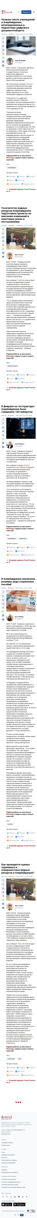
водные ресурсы (13, 366)
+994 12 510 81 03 (6, 1132)
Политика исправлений (8, 1163)
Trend (28, 84)
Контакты (4, 1157)
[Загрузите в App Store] (6, 1204)
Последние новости (7, 1142)
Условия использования (8, 1179)
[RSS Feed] (26, 1196)
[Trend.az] (6, 12)
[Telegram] (18, 1196)
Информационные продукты (9, 1172)
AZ (18, 1215)
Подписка (4, 1170)
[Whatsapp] (3, 1196)
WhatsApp (10, 356)
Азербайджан (12, 167)
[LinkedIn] (22, 1196)
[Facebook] (7, 1196)
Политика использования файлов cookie (13, 1187)
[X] (11, 1196)
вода (19, 1058)
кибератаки (22, 538)
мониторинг (11, 1058)
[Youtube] (15, 1196)
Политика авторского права (9, 1184)
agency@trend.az (5, 1134)
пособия (10, 824)
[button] (3, 38)
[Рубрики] (34, 12)
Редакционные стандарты (9, 1160)
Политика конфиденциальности (10, 1182)
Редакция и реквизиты (8, 1155)
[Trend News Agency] (6, 1117)
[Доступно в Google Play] (19, 1204)
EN (15, 1215)
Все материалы (19, 62)
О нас (3, 1152)
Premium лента (5, 1145)
